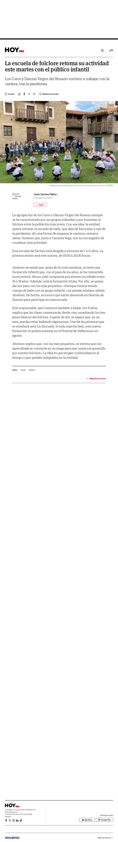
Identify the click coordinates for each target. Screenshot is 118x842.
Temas (14, 370)
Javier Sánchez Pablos (45, 194)
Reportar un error (98, 378)
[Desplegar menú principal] (111, 50)
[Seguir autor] (40, 205)
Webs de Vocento (104, 838)
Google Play (105, 820)
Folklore (32, 370)
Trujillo (23, 370)
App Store (88, 820)
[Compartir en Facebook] (24, 94)
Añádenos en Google (50, 94)
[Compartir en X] (29, 94)
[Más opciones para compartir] (34, 94)
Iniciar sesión (102, 50)
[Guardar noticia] (9, 94)
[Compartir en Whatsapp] (19, 94)
